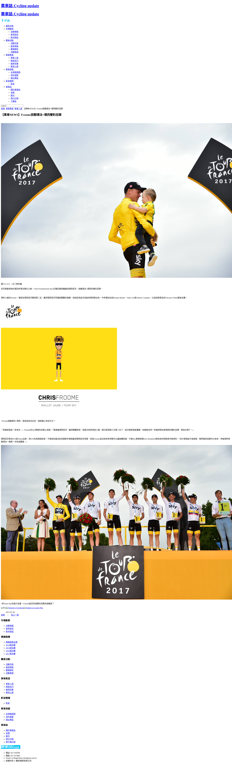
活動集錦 (10, 673)
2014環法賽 (10, 645)
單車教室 (10, 109)
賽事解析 (10, 670)
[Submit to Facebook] (15, 608)
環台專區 (10, 720)
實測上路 (10, 693)
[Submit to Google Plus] (33, 608)
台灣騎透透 (10, 714)
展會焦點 (10, 667)
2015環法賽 (10, 648)
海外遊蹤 (10, 717)
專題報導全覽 (11, 642)
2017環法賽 (10, 654)
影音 (8, 703)
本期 (8, 733)
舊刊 (8, 736)
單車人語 (18, 109)
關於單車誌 (10, 730)
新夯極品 (10, 632)
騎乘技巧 (10, 687)
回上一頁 (15, 615)
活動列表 (10, 664)
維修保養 (10, 690)
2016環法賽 (10, 651)
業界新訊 (10, 629)
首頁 (3, 109)
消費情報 (10, 626)
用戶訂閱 (10, 739)
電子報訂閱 (10, 742)
